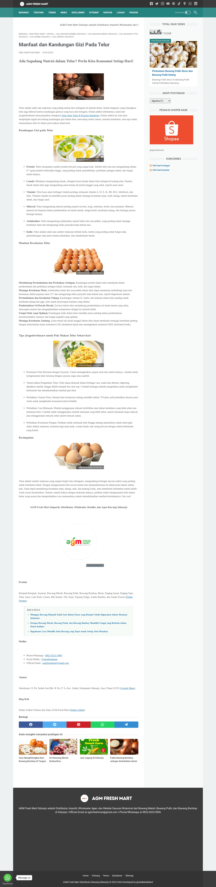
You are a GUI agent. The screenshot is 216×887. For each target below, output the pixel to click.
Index (64, 12)
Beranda (24, 12)
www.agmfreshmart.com (95, 565)
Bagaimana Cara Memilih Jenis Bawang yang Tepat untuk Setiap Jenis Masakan (69, 631)
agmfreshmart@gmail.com (55, 663)
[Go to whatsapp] (8, 878)
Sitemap (94, 12)
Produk (133, 12)
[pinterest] (78, 724)
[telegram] (126, 724)
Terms (52, 12)
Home (86, 875)
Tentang (39, 12)
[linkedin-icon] (195, 3)
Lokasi (121, 12)
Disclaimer (78, 12)
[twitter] (55, 724)
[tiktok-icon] (179, 3)
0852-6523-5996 (53, 655)
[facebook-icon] (151, 3)
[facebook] (31, 724)
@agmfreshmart (49, 659)
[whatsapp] (102, 724)
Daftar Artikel (77, 710)
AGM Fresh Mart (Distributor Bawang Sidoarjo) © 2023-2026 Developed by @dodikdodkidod (108, 882)
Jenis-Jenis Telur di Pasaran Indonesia (80, 115)
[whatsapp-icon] (190, 3)
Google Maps (127, 688)
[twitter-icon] (156, 3)
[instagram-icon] (162, 3)
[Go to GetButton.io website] (8, 884)
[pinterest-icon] (173, 3)
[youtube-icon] (168, 3)
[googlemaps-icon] (184, 3)
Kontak (107, 12)
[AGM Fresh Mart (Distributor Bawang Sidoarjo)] (37, 3)
